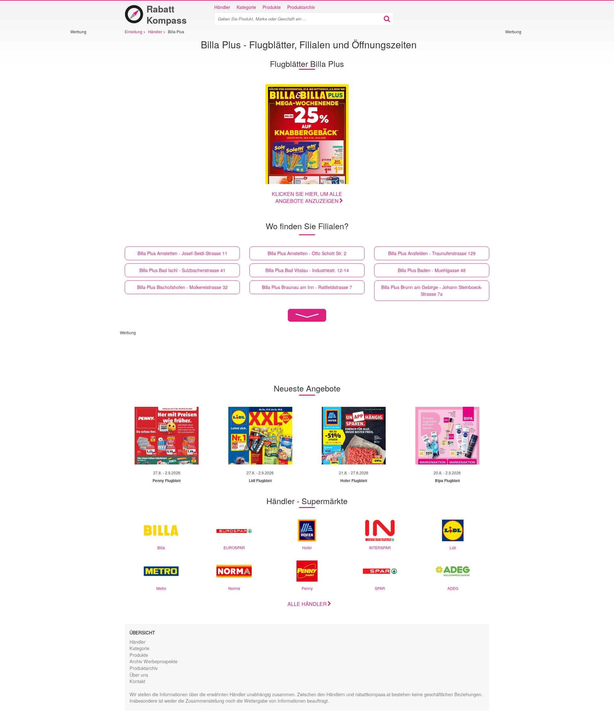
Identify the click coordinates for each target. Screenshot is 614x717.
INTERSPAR (380, 547)
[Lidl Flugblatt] (260, 435)
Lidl (453, 547)
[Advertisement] (89, 130)
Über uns (139, 674)
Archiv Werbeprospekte (153, 661)
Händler (222, 7)
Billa (161, 547)
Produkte (272, 7)
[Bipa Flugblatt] (447, 435)
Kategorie (246, 7)
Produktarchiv (301, 7)
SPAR (380, 588)
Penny (307, 588)
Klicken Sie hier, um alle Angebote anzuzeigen (307, 197)
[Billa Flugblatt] (307, 134)
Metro (161, 588)
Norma (234, 588)
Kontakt (137, 681)
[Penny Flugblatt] (167, 435)
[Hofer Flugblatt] (354, 435)
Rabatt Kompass (166, 14)
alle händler (307, 604)
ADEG (452, 588)
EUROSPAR (234, 547)
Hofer (307, 547)
